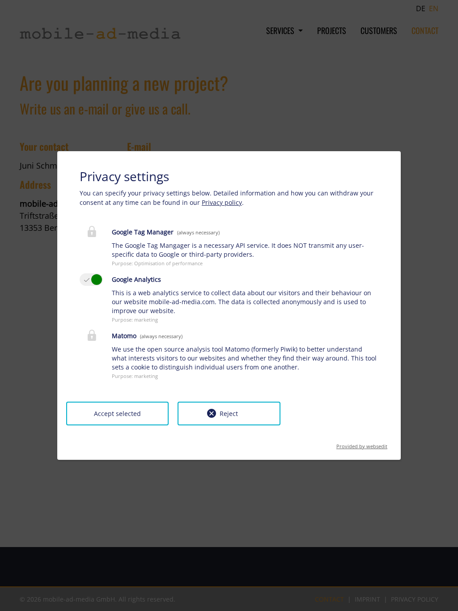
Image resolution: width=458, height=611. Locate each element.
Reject (229, 413)
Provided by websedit (361, 443)
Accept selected (117, 413)
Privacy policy (222, 202)
